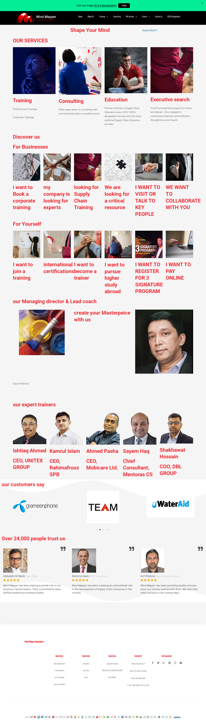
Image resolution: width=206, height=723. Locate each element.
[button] (103, 16)
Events (144, 16)
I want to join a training (23, 271)
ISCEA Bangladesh (173, 16)
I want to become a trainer (85, 271)
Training (102, 16)
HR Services (130, 16)
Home (80, 16)
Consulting (117, 16)
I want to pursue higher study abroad (115, 278)
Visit (124, 5)
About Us (91, 16)
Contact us (158, 16)
